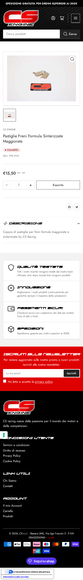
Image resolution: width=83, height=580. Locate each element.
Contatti (8, 486)
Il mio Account (12, 505)
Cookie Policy (12, 461)
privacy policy (44, 381)
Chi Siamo (9, 480)
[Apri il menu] (75, 18)
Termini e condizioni (16, 445)
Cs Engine (9, 129)
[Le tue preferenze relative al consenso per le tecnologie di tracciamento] (4, 435)
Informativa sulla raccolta (16, 577)
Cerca (73, 34)
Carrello (8, 511)
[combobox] (41, 34)
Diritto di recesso (14, 450)
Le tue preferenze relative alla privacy (31, 572)
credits (50, 537)
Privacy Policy (12, 456)
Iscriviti (71, 373)
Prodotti (8, 516)
